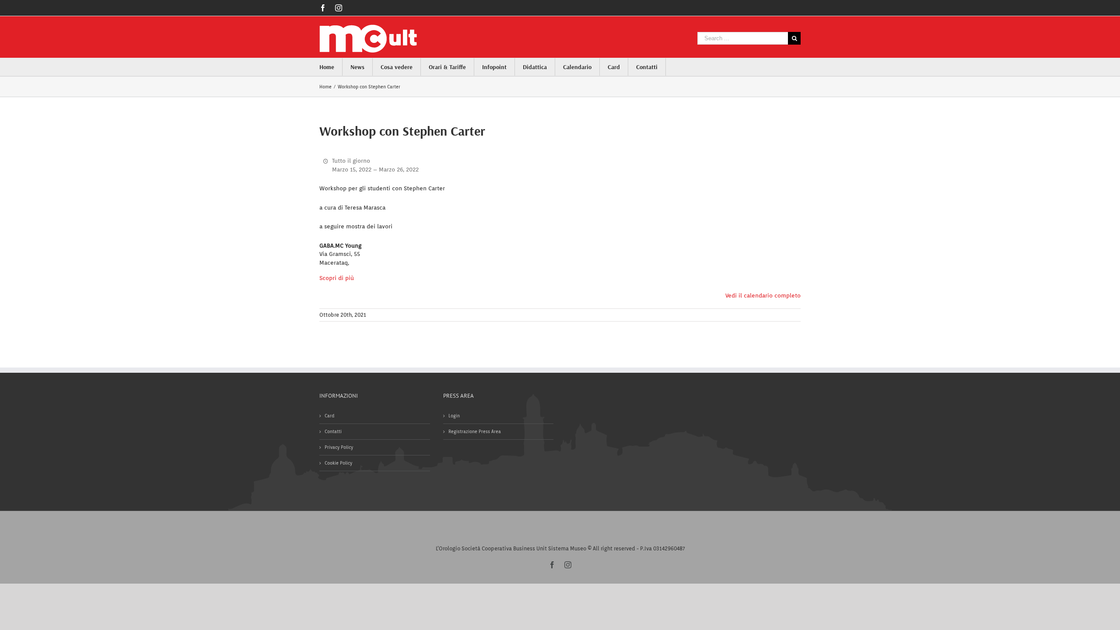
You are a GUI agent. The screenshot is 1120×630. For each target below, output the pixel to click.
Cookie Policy (338, 463)
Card (329, 415)
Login (454, 415)
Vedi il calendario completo (763, 295)
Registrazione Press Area (474, 431)
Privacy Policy (339, 447)
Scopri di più (336, 278)
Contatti (333, 431)
